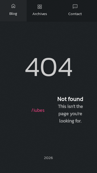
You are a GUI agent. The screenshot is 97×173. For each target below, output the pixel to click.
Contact (75, 10)
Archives (39, 10)
